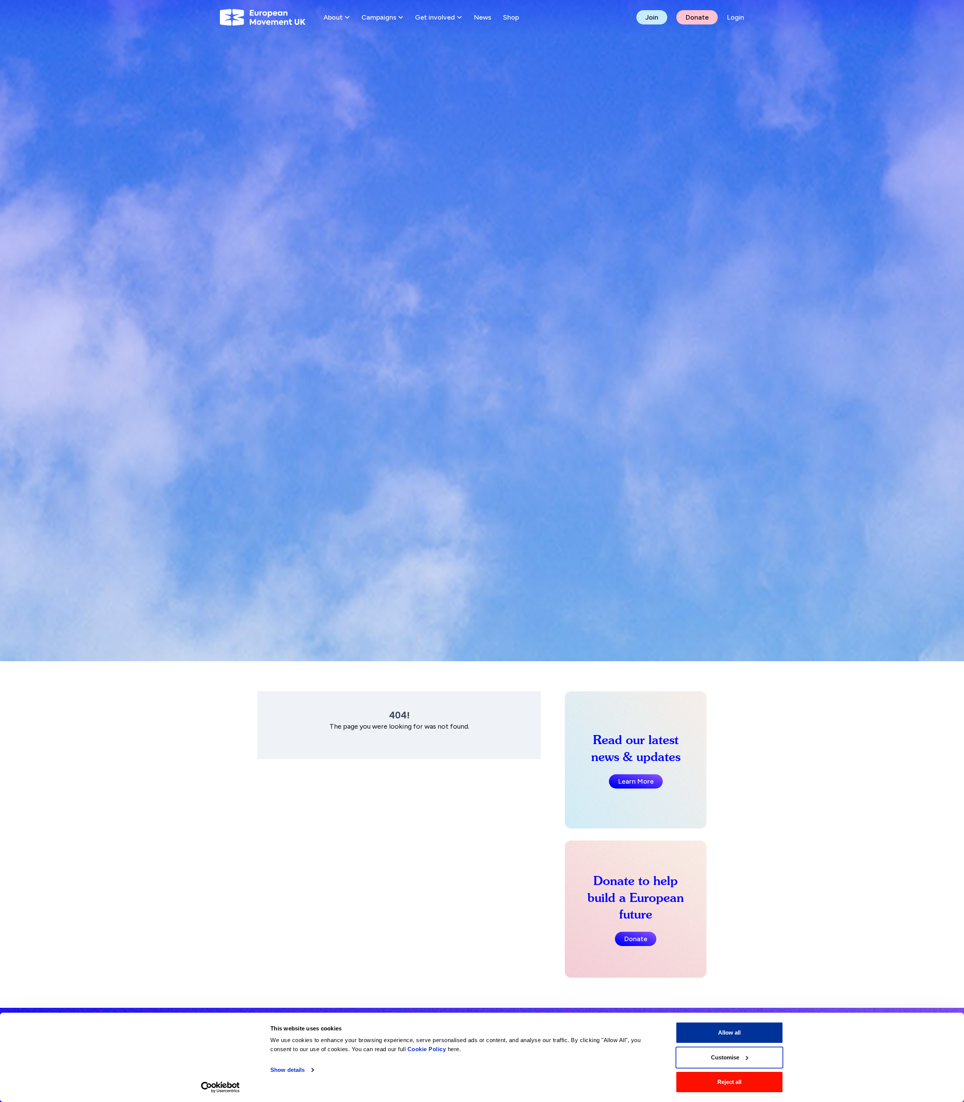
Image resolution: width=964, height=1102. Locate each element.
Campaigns (379, 17)
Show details (287, 1070)
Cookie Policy (426, 1049)
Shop (511, 17)
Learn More (636, 781)
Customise (725, 1057)
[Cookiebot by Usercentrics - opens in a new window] (220, 1087)
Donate (697, 17)
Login (735, 17)
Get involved (435, 17)
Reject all (729, 1082)
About (333, 17)
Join (651, 17)
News (482, 17)
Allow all (729, 1032)
